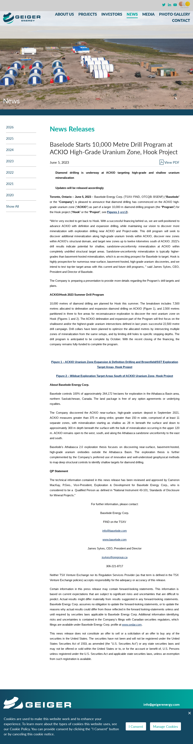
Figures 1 (113, 212)
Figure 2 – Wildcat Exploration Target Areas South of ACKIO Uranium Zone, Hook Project (114, 375)
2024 (10, 149)
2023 (10, 161)
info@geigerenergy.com (161, 704)
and (123, 212)
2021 (10, 183)
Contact (181, 20)
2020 (10, 195)
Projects (87, 14)
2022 (10, 172)
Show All (12, 206)
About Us (64, 14)
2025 (10, 138)
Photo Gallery (174, 14)
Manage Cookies (165, 726)
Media (148, 14)
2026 (10, 127)
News (132, 14)
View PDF (171, 162)
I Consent (136, 726)
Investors (111, 14)
